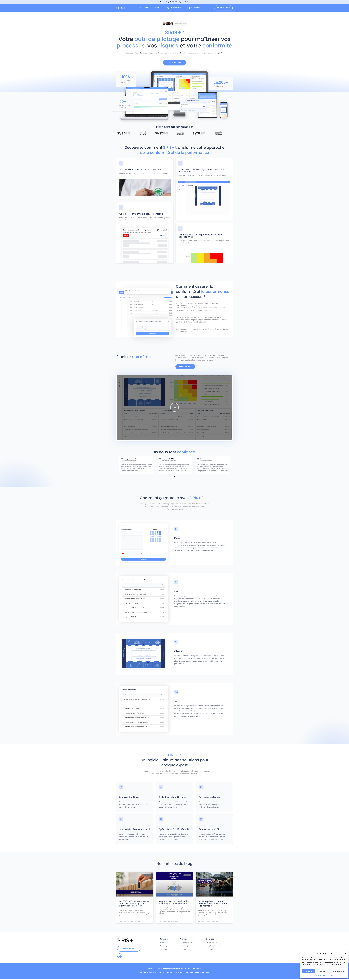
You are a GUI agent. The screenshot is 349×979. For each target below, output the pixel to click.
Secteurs (158, 8)
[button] (345, 953)
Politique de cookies (316, 975)
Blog (167, 8)
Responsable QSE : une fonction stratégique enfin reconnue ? (174, 902)
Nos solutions (145, 8)
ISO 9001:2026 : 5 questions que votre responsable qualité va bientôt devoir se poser (134, 903)
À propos (188, 8)
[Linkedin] (119, 955)
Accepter (309, 971)
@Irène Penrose (180, 968)
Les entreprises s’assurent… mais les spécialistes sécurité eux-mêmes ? (212, 903)
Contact (197, 8)
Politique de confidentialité (330, 975)
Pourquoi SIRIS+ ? (177, 8)
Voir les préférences (338, 971)
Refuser (323, 971)
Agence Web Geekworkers (199, 973)
